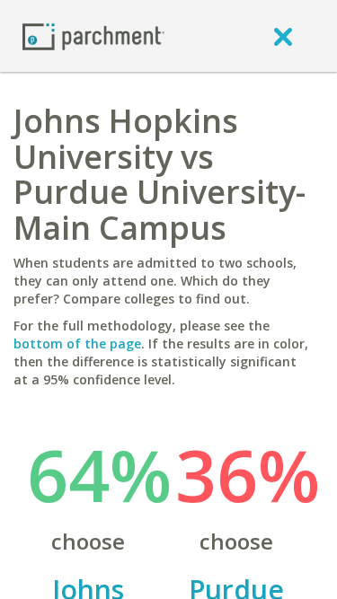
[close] (283, 36)
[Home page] (93, 35)
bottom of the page (77, 343)
